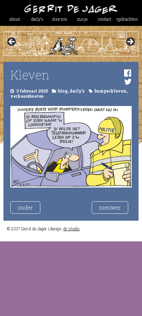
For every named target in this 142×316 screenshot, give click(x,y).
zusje (82, 19)
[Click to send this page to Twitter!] (128, 81)
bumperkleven (110, 91)
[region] (70, 44)
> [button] (130, 42)
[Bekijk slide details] (70, 44)
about (15, 19)
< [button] (12, 42)
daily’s (37, 19)
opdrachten (127, 19)
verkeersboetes (26, 96)
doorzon (59, 19)
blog (63, 91)
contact (104, 19)
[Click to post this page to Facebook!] (127, 72)
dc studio (71, 228)
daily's (77, 91)
